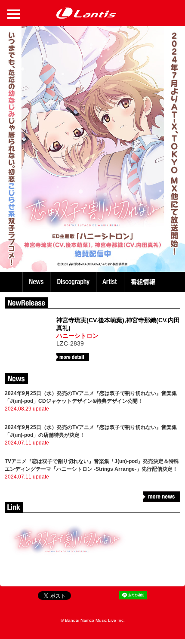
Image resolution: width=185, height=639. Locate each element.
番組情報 (144, 282)
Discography (74, 282)
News (36, 282)
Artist (111, 282)
